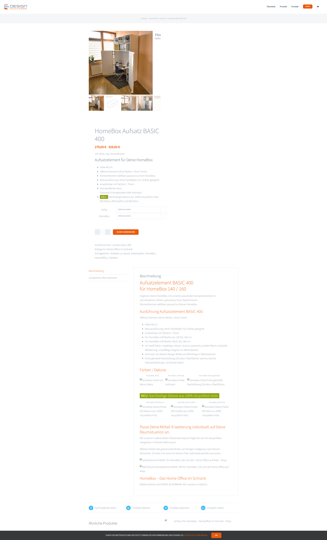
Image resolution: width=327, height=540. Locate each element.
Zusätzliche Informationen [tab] (103, 278)
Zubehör (113, 258)
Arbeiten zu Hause (120, 253)
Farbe (104, 210)
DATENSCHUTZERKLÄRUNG (195, 535)
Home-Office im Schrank (119, 249)
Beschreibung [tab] (96, 271)
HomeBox (104, 216)
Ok (216, 535)
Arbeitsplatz (137, 253)
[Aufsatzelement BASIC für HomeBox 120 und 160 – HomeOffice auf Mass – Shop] (121, 63)
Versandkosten (117, 154)
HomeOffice (101, 258)
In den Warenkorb (126, 232)
